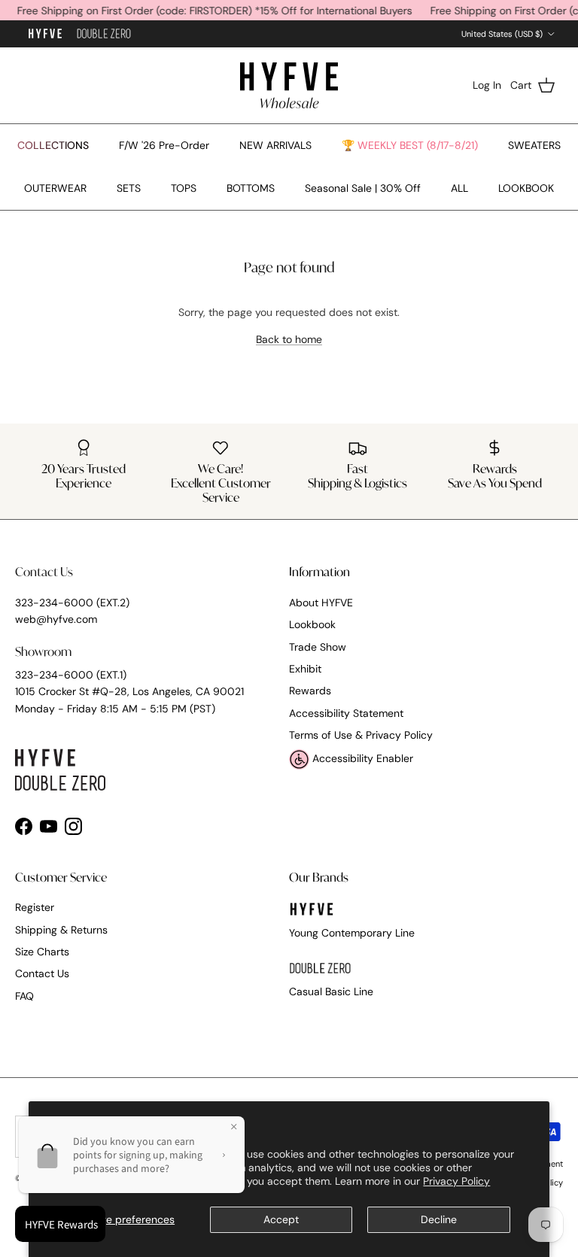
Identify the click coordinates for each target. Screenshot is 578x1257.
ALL (459, 188)
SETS (129, 188)
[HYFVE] (289, 85)
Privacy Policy (456, 1181)
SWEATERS (534, 145)
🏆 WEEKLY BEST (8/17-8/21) (410, 145)
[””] (104, 34)
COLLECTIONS (53, 145)
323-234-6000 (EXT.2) (72, 602)
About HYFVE (321, 602)
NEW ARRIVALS (275, 145)
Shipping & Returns (61, 930)
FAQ (24, 996)
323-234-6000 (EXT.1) (70, 675)
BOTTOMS (251, 188)
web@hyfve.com (56, 619)
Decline (439, 1219)
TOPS (183, 188)
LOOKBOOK (526, 188)
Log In (487, 85)
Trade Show (317, 647)
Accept (281, 1219)
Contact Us (42, 973)
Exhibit (305, 669)
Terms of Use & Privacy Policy (361, 735)
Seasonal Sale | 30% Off (363, 188)
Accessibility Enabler (361, 758)
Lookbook (312, 624)
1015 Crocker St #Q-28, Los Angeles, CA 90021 (129, 691)
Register (34, 907)
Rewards (310, 690)
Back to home (289, 339)
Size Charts (42, 951)
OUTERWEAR (55, 188)
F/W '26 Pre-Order (164, 145)
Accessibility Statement (346, 713)
